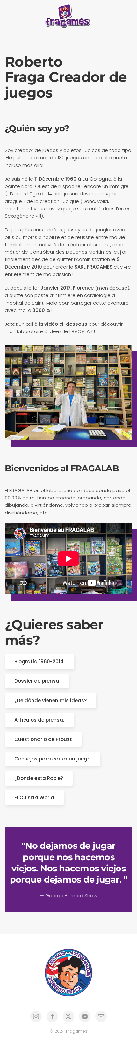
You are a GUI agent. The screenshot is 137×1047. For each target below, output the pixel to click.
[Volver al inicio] (68, 16)
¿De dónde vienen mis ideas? (50, 700)
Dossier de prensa (36, 681)
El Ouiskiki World (34, 797)
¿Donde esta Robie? (38, 778)
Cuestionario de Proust (43, 739)
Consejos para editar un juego (52, 758)
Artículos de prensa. (39, 719)
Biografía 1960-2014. (39, 661)
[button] (129, 16)
